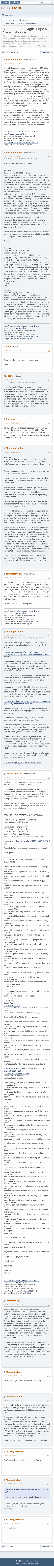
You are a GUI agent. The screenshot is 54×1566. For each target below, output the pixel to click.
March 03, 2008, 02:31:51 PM (13, 1400)
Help (17, 1561)
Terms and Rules (25, 1561)
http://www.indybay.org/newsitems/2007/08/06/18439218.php (27, 842)
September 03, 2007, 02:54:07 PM (14, 635)
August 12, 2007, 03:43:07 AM (13, 380)
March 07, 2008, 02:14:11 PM (13, 1484)
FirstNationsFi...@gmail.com (19, 829)
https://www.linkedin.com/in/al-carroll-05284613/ (21, 142)
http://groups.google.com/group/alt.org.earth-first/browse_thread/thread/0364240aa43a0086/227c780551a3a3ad (27, 654)
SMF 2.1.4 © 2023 (21, 1563)
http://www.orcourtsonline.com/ (16, 1073)
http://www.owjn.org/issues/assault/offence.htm (22, 762)
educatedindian (14, 59)
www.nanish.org (34, 1381)
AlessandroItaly (14, 1372)
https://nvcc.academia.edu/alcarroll (16, 134)
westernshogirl (13, 1300)
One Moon (11, 419)
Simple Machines (33, 1563)
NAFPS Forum (11, 8)
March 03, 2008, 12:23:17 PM (13, 1376)
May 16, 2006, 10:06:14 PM (12, 156)
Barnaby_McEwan (15, 1451)
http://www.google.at (12, 1005)
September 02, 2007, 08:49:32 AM (14, 423)
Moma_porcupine (14, 448)
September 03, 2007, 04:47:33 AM (14, 578)
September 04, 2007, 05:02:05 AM (14, 777)
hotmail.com (24, 1256)
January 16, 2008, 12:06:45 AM (13, 1304)
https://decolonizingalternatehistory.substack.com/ (21, 132)
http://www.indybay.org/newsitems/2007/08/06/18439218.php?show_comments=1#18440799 (27, 702)
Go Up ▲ (35, 1561)
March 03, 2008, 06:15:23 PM (13, 1455)
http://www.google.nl (12, 1000)
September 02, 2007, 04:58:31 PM (14, 452)
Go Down (5, 52)
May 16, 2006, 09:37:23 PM (12, 63)
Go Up (4, 1546)
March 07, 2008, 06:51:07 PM (13, 1523)
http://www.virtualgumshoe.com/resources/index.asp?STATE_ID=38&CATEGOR (25, 1070)
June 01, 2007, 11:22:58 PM (12, 350)
